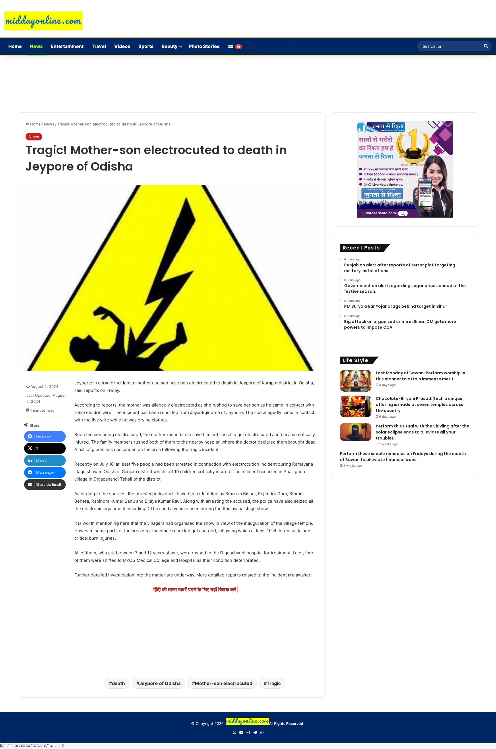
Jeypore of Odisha (160, 683)
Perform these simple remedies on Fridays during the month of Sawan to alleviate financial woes (403, 456)
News (36, 46)
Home (15, 46)
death (118, 683)
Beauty (170, 46)
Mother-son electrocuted (223, 683)
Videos (122, 46)
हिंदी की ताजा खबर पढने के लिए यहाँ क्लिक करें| (32, 746)
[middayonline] (43, 20)
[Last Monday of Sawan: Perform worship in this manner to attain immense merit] (355, 381)
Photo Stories (204, 46)
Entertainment (67, 46)
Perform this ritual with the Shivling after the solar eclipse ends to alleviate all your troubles (422, 432)
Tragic (274, 683)
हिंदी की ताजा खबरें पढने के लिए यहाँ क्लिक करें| (195, 590)
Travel (99, 46)
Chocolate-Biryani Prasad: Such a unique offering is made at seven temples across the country (419, 404)
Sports (146, 46)
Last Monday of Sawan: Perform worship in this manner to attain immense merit (420, 376)
